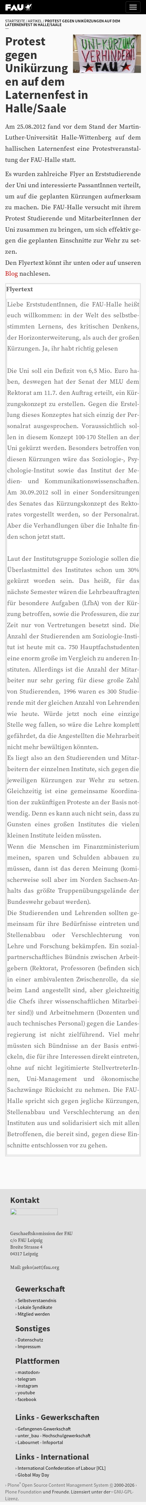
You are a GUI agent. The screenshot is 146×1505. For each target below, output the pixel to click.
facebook (27, 1399)
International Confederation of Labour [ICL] (62, 1468)
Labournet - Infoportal (40, 1442)
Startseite (15, 20)
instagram (28, 1386)
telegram (27, 1379)
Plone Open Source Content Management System (58, 1485)
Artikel (35, 20)
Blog (11, 274)
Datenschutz (30, 1340)
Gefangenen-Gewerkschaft (44, 1429)
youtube (26, 1393)
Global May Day (33, 1475)
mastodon (28, 1372)
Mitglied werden (34, 1314)
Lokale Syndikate (35, 1307)
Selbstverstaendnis (37, 1300)
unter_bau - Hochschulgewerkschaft (54, 1436)
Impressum (29, 1346)
